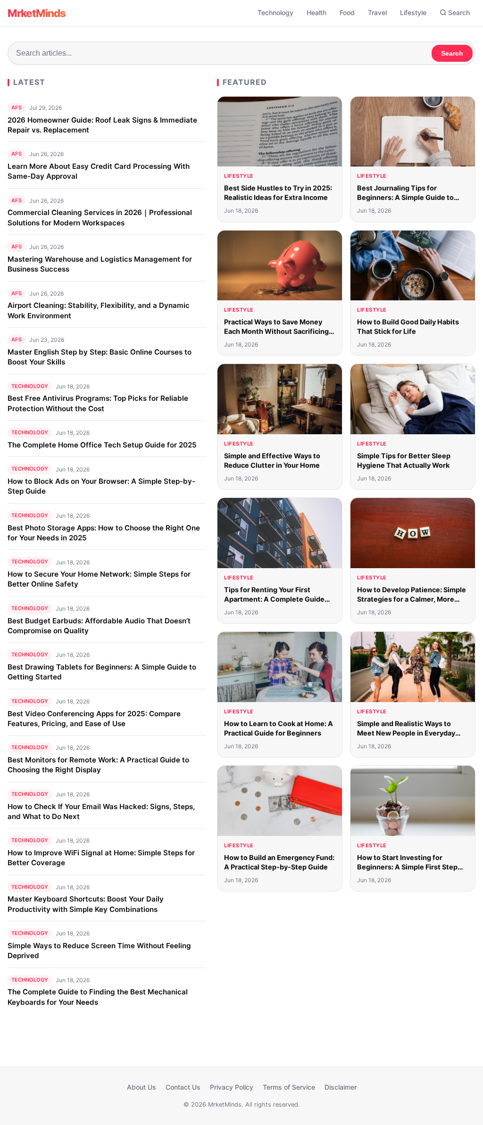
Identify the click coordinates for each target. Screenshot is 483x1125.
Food (347, 12)
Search (459, 12)
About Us (141, 1087)
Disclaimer (341, 1087)
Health (316, 12)
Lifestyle (413, 12)
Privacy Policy (231, 1087)
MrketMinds (37, 13)
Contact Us (183, 1087)
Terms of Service (289, 1087)
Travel (377, 12)
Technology (275, 12)
